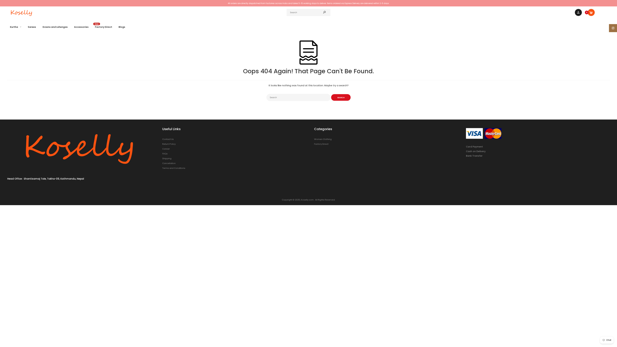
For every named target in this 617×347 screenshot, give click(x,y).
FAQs (165, 153)
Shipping (166, 158)
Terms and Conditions (173, 168)
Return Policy (169, 144)
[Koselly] (21, 16)
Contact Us (168, 139)
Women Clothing (323, 139)
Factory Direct (321, 144)
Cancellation (169, 163)
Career (166, 148)
